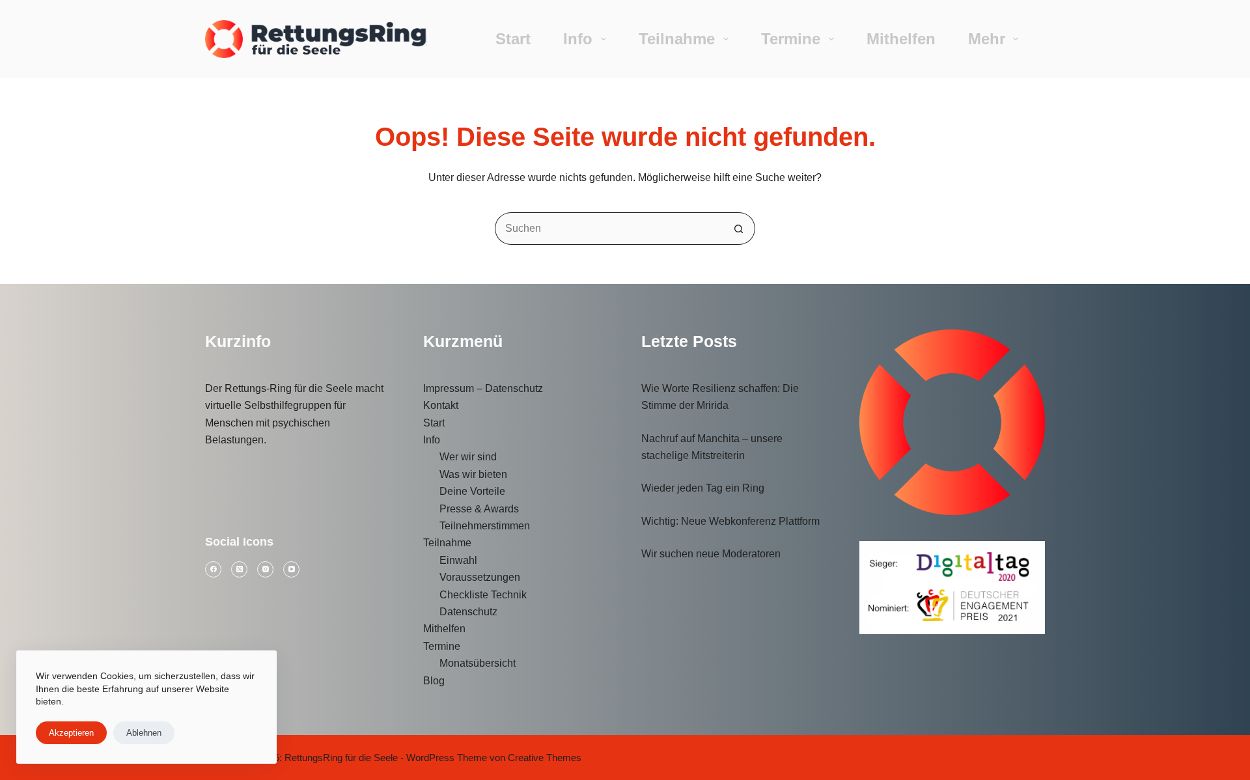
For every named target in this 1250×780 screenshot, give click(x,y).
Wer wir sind (468, 456)
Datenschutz (468, 611)
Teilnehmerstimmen (484, 525)
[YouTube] (291, 569)
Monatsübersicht (477, 663)
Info (577, 39)
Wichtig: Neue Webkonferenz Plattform (730, 521)
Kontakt (440, 405)
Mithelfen (901, 39)
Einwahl (458, 560)
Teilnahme (677, 39)
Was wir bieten (473, 474)
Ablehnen (143, 733)
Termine (790, 39)
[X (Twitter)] (239, 569)
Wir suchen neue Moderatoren (711, 553)
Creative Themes (544, 757)
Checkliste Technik (483, 594)
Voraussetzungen (479, 577)
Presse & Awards (479, 508)
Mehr (986, 39)
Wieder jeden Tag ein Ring (702, 488)
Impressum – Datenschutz (483, 388)
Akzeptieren (71, 733)
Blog (434, 680)
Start (513, 39)
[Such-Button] (739, 228)
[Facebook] (213, 569)
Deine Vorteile (472, 491)
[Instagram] (265, 569)
